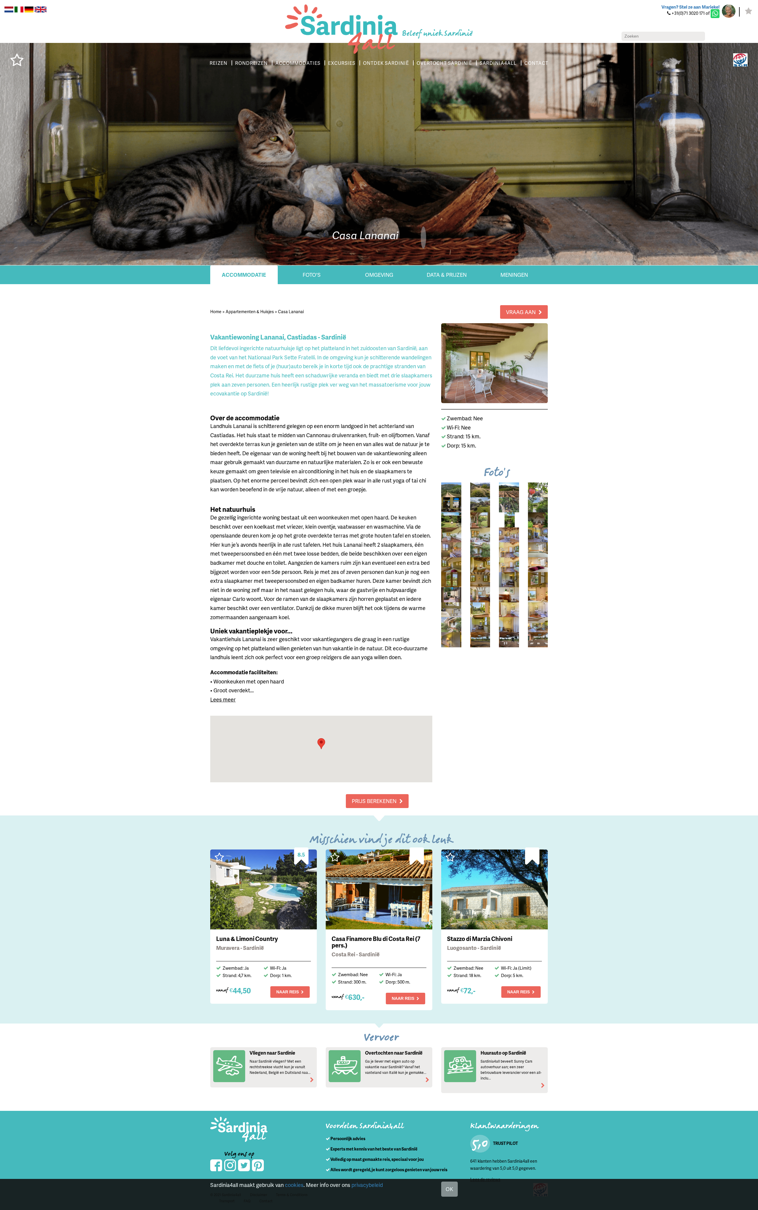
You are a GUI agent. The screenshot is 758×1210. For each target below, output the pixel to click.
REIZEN (218, 62)
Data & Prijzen (447, 274)
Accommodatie (244, 274)
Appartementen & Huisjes (250, 311)
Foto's (312, 274)
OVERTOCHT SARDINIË (444, 62)
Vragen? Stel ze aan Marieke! (690, 7)
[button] (321, 743)
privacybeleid (367, 1184)
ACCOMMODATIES (297, 62)
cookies (294, 1184)
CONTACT (536, 62)
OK (449, 1189)
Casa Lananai (291, 311)
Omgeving (379, 274)
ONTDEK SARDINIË (386, 62)
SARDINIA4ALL (498, 62)
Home (215, 311)
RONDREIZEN (251, 62)
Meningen (514, 274)
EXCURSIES (341, 62)
